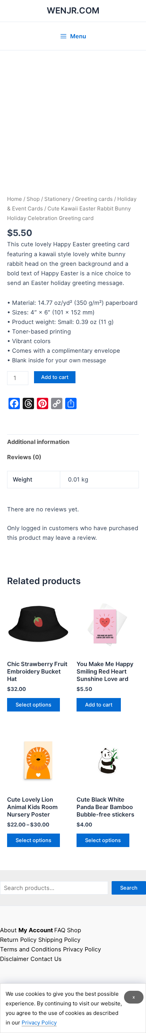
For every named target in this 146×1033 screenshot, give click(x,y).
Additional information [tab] (38, 441)
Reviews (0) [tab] (24, 457)
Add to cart (54, 377)
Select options (33, 705)
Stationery (57, 199)
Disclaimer (14, 958)
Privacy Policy (82, 949)
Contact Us (46, 958)
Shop (33, 199)
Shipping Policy (59, 939)
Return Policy (18, 939)
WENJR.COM (73, 10)
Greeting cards (94, 199)
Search (128, 888)
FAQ (59, 930)
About (8, 930)
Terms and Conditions (30, 949)
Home (14, 199)
